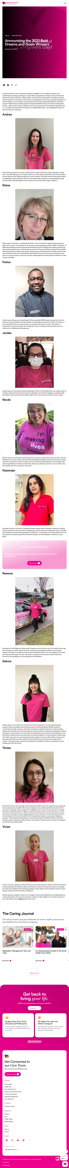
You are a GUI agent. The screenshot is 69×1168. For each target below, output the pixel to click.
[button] (65, 3)
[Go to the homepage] (7, 1057)
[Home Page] (10, 3)
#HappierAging (6, 1165)
